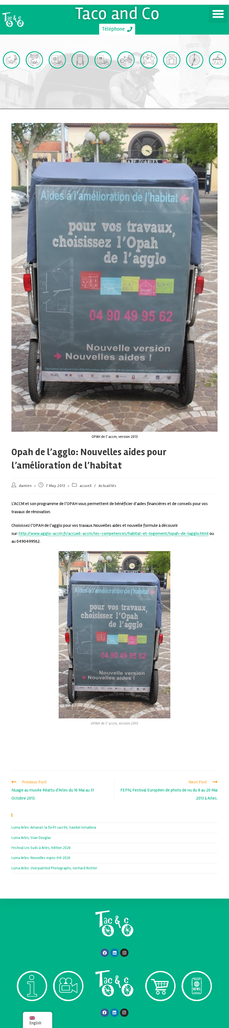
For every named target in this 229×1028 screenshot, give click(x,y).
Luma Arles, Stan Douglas (31, 838)
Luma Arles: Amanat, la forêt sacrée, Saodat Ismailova (53, 827)
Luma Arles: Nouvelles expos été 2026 (40, 858)
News (196, 1011)
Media (68, 1011)
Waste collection (57, 85)
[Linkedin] (114, 953)
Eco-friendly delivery (103, 85)
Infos (32, 1011)
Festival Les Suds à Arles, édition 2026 (41, 848)
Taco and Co (117, 13)
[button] (218, 14)
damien (25, 485)
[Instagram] (124, 953)
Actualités (107, 485)
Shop (160, 1011)
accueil (86, 485)
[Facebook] (105, 953)
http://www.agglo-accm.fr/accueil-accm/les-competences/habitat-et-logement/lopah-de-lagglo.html (114, 533)
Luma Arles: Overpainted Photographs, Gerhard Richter (54, 868)
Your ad (80, 79)
